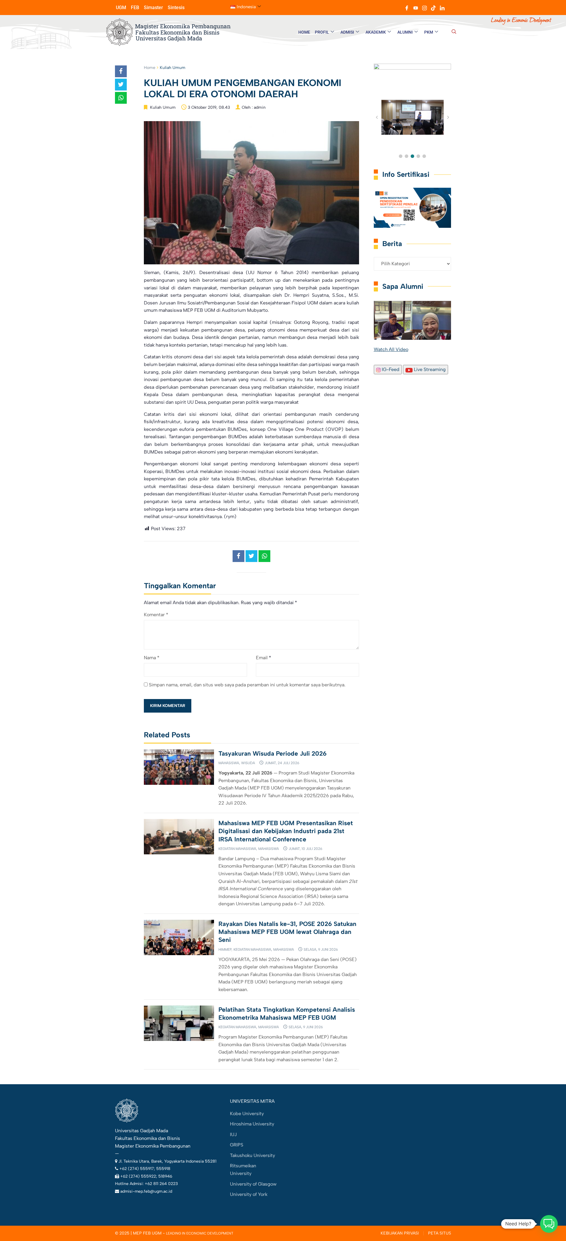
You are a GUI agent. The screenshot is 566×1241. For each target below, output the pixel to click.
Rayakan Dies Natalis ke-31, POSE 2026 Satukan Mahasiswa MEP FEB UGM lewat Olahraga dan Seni (287, 932)
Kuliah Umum (172, 67)
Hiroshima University (252, 1124)
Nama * (151, 657)
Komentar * (156, 614)
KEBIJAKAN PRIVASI (400, 1233)
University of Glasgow (253, 1184)
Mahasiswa (228, 763)
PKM (428, 32)
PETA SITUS (439, 1233)
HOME (304, 32)
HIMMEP (224, 949)
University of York (248, 1194)
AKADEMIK (376, 32)
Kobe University (247, 1113)
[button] (454, 32)
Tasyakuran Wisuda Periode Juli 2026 (272, 753)
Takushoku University (252, 1155)
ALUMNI (405, 32)
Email (262, 657)
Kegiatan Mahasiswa (237, 849)
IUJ (233, 1134)
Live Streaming (429, 369)
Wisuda (248, 763)
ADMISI (347, 32)
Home (149, 67)
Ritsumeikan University (243, 1169)
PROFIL (322, 32)
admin (260, 107)
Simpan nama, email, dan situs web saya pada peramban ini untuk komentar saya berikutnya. (247, 685)
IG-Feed (390, 369)
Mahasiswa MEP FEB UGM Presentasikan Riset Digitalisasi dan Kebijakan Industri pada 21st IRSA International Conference (285, 831)
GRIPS (236, 1145)
